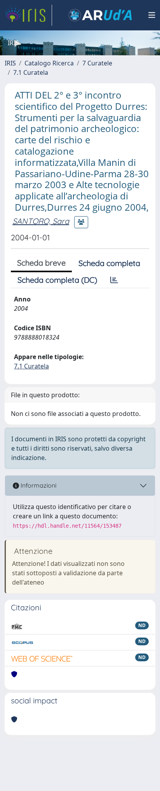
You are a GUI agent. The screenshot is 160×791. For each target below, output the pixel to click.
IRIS (10, 63)
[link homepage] (28, 15)
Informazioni (37, 485)
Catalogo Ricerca (49, 63)
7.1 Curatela (30, 72)
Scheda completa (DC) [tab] (57, 280)
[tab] (114, 280)
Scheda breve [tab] (41, 263)
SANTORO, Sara (40, 221)
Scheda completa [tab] (109, 263)
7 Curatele (97, 63)
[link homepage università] (100, 15)
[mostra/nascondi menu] (151, 15)
